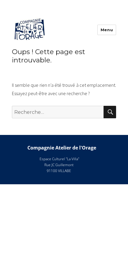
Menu (107, 29)
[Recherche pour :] (58, 112)
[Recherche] (110, 112)
